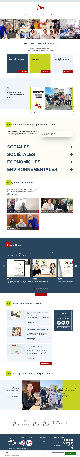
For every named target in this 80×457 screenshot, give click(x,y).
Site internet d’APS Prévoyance (64, 440)
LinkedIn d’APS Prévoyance (67, 440)
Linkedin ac (72, 445)
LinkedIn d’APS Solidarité (67, 443)
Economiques (40, 162)
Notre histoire (43, 439)
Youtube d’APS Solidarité (72, 443)
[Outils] (77, 454)
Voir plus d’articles (45, 363)
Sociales (40, 146)
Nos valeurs (43, 441)
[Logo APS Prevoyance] (15, 423)
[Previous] (4, 266)
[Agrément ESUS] (21, 443)
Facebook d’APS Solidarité (69, 443)
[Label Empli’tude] (29, 443)
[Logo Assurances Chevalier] (25, 423)
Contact (62, 14)
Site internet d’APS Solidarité (64, 443)
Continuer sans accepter (58, 453)
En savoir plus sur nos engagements (39, 112)
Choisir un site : (63, 1)
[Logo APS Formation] (35, 422)
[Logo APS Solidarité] (45, 423)
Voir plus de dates (40, 294)
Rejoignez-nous (54, 14)
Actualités (38, 14)
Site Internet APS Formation (72, 448)
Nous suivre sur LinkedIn (62, 327)
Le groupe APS (19, 14)
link (23, 205)
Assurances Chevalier (58, 445)
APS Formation (57, 448)
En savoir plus (23, 71)
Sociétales (40, 154)
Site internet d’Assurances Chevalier (69, 445)
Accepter (70, 453)
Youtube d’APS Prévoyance (72, 440)
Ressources (46, 14)
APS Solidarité (56, 442)
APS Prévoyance (57, 440)
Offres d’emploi (44, 445)
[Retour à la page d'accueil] (40, 7)
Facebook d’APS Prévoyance (69, 440)
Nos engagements (29, 14)
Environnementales (40, 169)
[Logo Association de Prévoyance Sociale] (60, 423)
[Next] (75, 266)
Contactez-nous (64, 396)
